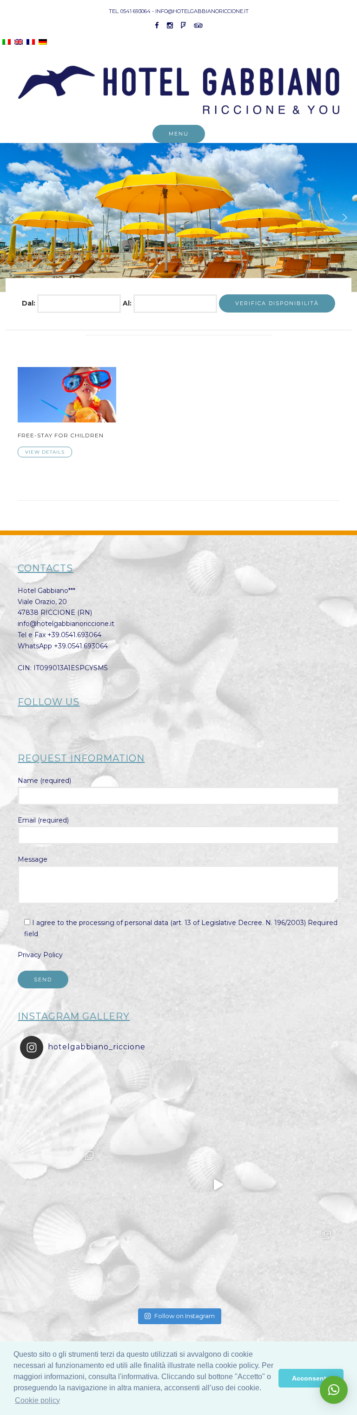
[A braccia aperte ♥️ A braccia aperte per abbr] (218, 1105)
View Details (45, 452)
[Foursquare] (183, 25)
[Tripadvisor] (198, 25)
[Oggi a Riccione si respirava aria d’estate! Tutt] (59, 1185)
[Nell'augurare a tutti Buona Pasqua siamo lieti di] (218, 1264)
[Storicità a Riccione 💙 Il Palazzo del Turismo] (59, 1264)
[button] (12, 217)
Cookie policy (37, 1400)
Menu (179, 133)
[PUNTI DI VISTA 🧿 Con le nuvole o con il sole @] (297, 1264)
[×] (334, 1390)
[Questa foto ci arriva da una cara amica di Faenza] (59, 1105)
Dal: (29, 303)
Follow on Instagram (184, 1316)
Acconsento (311, 1378)
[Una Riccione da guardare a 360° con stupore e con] (139, 1185)
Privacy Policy (40, 955)
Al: (128, 303)
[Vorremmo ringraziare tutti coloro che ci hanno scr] (139, 1264)
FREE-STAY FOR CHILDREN (61, 435)
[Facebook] (157, 25)
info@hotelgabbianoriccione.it (66, 623)
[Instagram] (170, 25)
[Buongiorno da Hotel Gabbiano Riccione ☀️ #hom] (218, 1185)
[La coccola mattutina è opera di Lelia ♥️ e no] (297, 1105)
